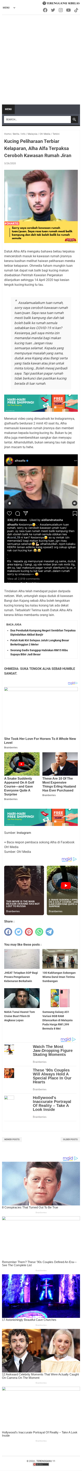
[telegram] (50, 932)
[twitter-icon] (53, 10)
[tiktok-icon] (76, 10)
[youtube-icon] (68, 10)
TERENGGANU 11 (45, 1461)
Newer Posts (12, 1139)
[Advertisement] (41, 58)
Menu (8, 109)
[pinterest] (29, 932)
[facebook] (8, 932)
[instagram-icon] (61, 10)
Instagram (24, 833)
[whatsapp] (39, 932)
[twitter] (18, 932)
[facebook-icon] (45, 10)
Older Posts (70, 1139)
